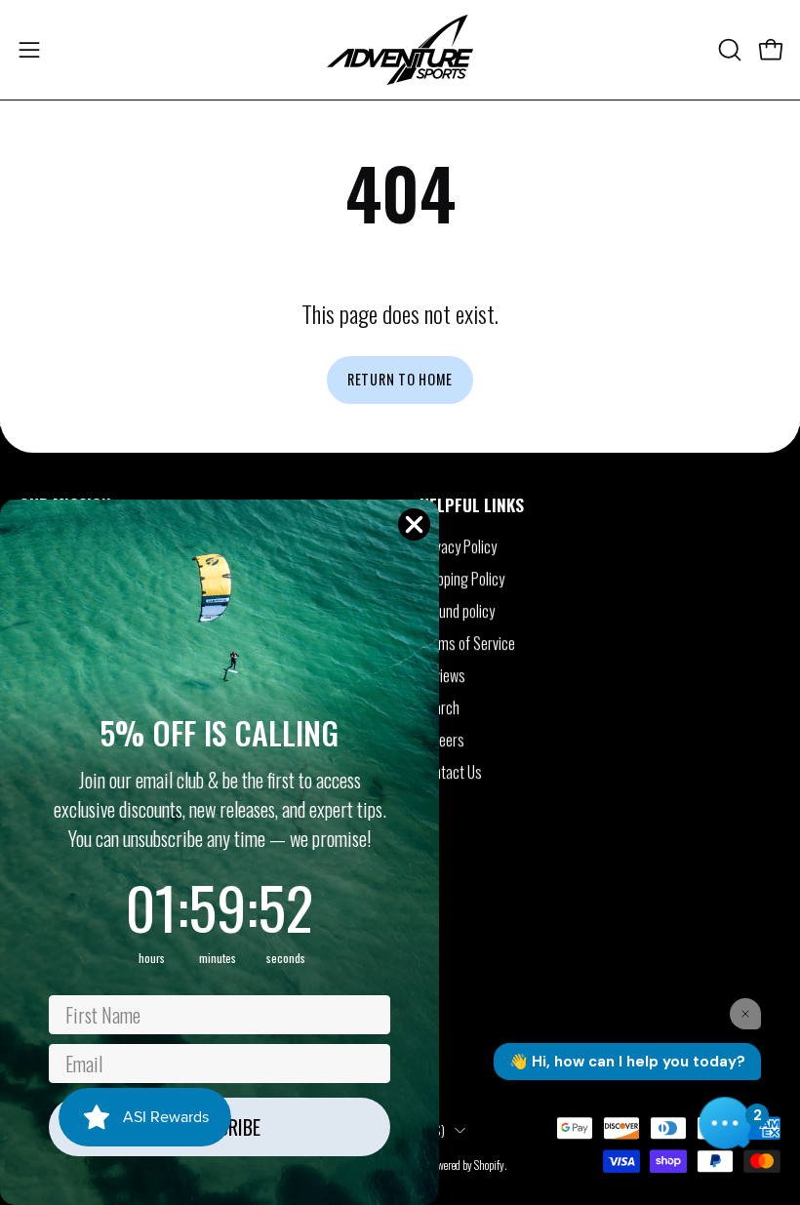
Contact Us (451, 771)
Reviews (442, 675)
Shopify (489, 1165)
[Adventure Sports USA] (400, 50)
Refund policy (457, 611)
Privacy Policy (458, 546)
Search (440, 707)
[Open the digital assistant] (725, 1123)
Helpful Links (472, 504)
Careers (442, 739)
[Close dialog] (414, 524)
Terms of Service (467, 643)
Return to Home (400, 379)
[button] (727, 49)
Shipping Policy (462, 578)
